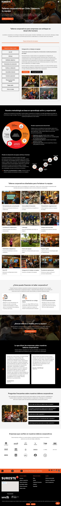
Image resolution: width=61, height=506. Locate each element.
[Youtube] (54, 470)
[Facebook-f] (49, 470)
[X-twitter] (51, 470)
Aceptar (28, 504)
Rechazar (33, 504)
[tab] (30, 41)
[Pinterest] (59, 471)
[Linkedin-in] (56, 470)
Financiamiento (10, 493)
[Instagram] (59, 470)
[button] (58, 2)
